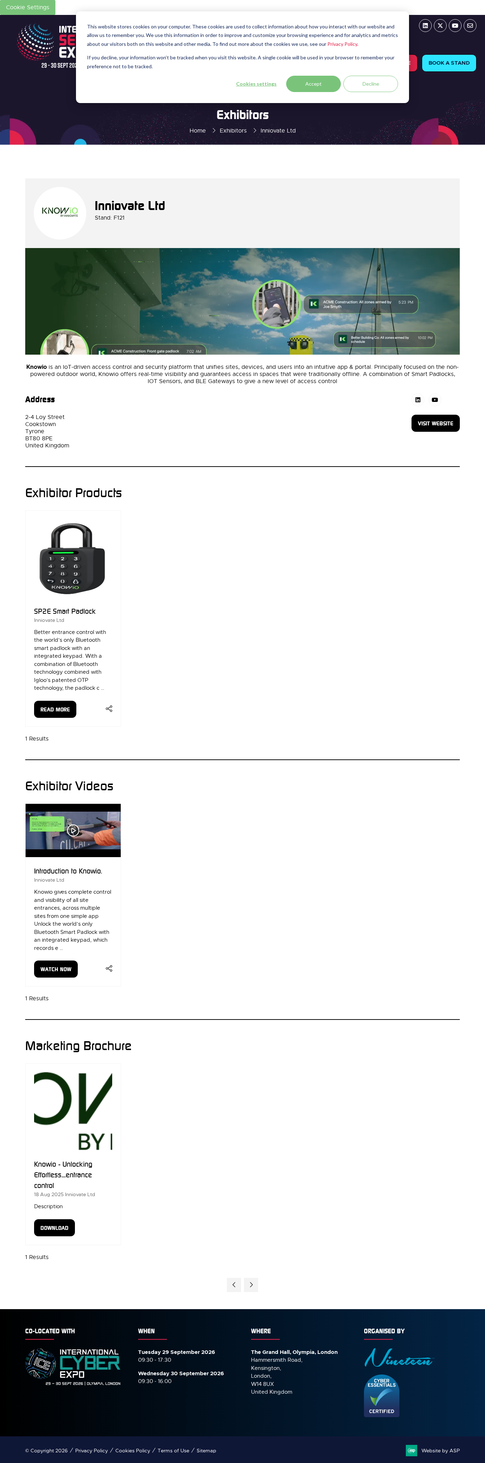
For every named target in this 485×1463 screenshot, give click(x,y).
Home (198, 130)
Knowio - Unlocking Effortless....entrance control (63, 1175)
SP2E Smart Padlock (65, 611)
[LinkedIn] (425, 25)
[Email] (470, 25)
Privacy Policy (342, 44)
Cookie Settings (27, 7)
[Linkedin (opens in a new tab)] (418, 399)
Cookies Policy (132, 1450)
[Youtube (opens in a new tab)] (435, 399)
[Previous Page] (234, 1285)
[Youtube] (455, 25)
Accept (313, 84)
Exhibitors (233, 130)
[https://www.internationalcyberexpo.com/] (73, 1385)
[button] (449, 63)
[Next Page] (251, 1285)
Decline (371, 84)
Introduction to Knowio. (68, 870)
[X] (440, 25)
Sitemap (206, 1450)
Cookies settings (256, 84)
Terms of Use (173, 1450)
